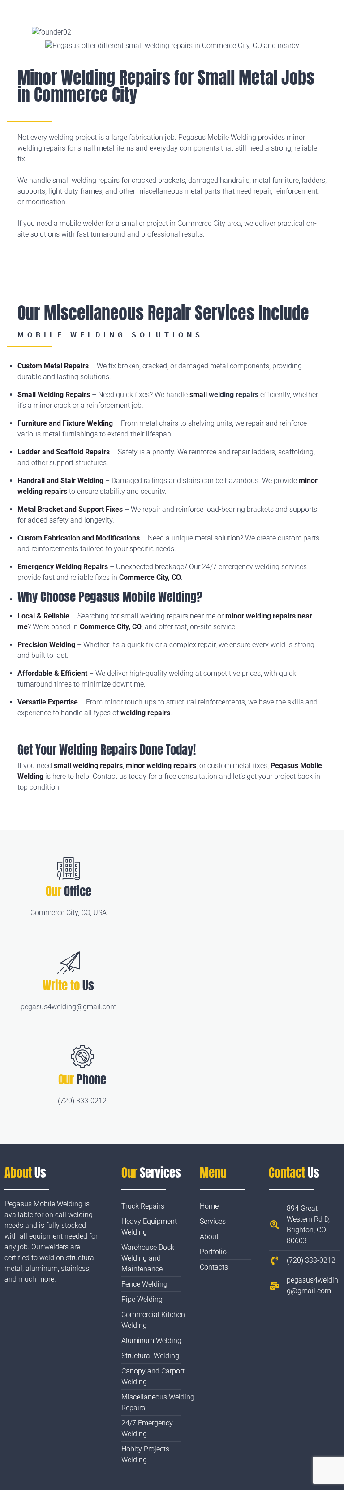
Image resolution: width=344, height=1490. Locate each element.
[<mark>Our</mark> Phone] (82, 1056)
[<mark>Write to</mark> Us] (68, 962)
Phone (82, 1079)
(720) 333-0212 (82, 1101)
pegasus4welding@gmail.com (68, 1006)
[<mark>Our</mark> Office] (68, 868)
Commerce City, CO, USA (68, 912)
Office (68, 891)
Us (68, 985)
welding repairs (233, 394)
